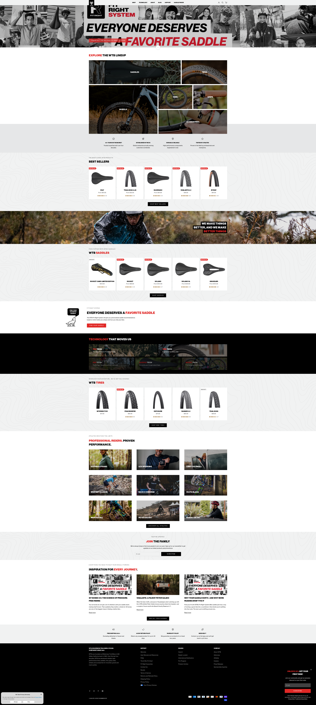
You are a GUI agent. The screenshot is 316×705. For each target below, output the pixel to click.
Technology (143, 2)
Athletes (216, 658)
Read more (92, 612)
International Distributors (186, 658)
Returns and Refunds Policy (149, 676)
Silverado (158, 190)
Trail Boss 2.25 (130, 190)
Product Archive (183, 664)
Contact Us (144, 667)
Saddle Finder (179, 2)
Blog (160, 2)
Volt (102, 190)
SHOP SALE (95, 40)
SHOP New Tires (158, 425)
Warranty (143, 652)
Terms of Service (146, 673)
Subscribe (297, 691)
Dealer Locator (183, 655)
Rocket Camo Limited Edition (102, 281)
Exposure (158, 411)
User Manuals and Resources (149, 655)
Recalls (143, 670)
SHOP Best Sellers (158, 204)
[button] (101, 195)
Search (180, 652)
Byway (214, 190)
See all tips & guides (158, 618)
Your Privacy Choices (150, 685)
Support (168, 2)
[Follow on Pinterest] (98, 691)
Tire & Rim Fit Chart (147, 661)
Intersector (102, 411)
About (153, 2)
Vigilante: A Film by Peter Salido (153, 598)
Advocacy (217, 655)
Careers (216, 661)
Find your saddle (96, 325)
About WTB (217, 652)
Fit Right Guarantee (147, 664)
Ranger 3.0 (185, 411)
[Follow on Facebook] (90, 691)
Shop (134, 2)
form (204, 636)
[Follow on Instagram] (94, 691)
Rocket (130, 281)
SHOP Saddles (158, 295)
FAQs (142, 658)
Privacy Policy (291, 698)
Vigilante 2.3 (186, 190)
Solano (158, 281)
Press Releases (218, 664)
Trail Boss (213, 411)
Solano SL (186, 281)
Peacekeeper (130, 411)
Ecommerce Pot (103, 698)
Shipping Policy (145, 679)
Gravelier (214, 281)
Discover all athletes (158, 526)
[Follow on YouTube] (102, 691)
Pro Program (182, 661)
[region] (158, 23)
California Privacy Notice (301, 698)
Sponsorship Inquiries (220, 667)
